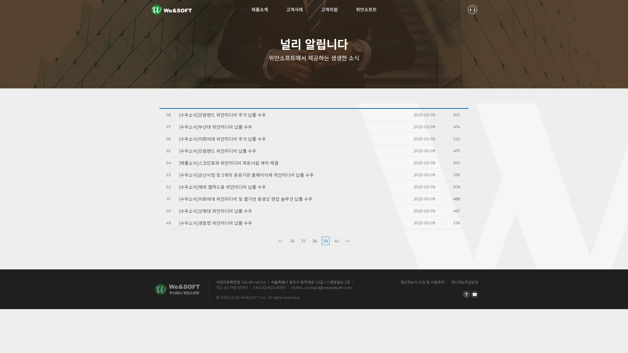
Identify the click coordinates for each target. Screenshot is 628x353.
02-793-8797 (236, 287)
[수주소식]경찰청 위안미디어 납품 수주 (215, 223)
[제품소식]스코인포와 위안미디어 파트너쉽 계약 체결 (228, 163)
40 (336, 241)
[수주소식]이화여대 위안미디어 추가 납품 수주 (222, 139)
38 (314, 241)
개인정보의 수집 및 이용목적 (422, 282)
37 (303, 241)
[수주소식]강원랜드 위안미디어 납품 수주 (217, 151)
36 (292, 241)
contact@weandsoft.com (328, 287)
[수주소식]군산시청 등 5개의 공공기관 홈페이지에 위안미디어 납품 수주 (246, 175)
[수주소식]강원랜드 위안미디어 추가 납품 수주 (222, 115)
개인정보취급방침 (464, 282)
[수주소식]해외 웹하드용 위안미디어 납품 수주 (222, 187)
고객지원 (329, 10)
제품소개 (259, 10)
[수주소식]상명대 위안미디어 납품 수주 (215, 211)
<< (280, 241)
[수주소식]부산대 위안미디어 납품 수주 (215, 127)
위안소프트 (366, 10)
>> (347, 241)
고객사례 (294, 10)
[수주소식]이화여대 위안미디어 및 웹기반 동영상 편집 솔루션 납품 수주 (246, 199)
